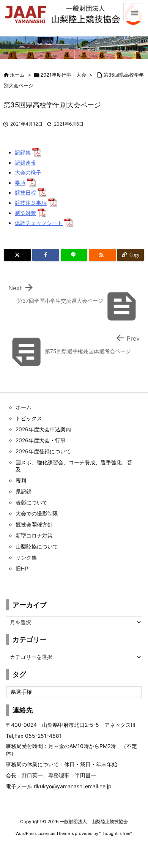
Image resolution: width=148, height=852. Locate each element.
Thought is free (115, 833)
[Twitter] (17, 255)
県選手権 (21, 692)
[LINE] (74, 255)
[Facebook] (45, 255)
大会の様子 (28, 172)
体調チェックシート (39, 223)
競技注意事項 (31, 203)
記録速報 (25, 162)
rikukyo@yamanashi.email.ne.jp (73, 786)
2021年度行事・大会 (63, 75)
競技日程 (25, 192)
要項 (20, 182)
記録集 (23, 152)
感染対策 (25, 213)
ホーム (17, 75)
